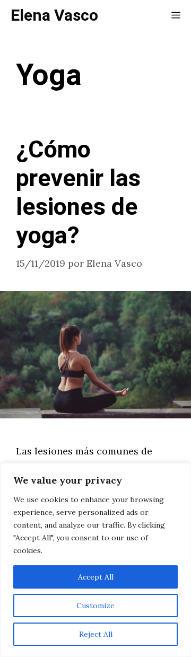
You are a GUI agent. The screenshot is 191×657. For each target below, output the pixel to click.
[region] (95, 560)
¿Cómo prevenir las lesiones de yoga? (78, 193)
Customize (95, 605)
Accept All (96, 577)
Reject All (95, 634)
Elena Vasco (54, 16)
